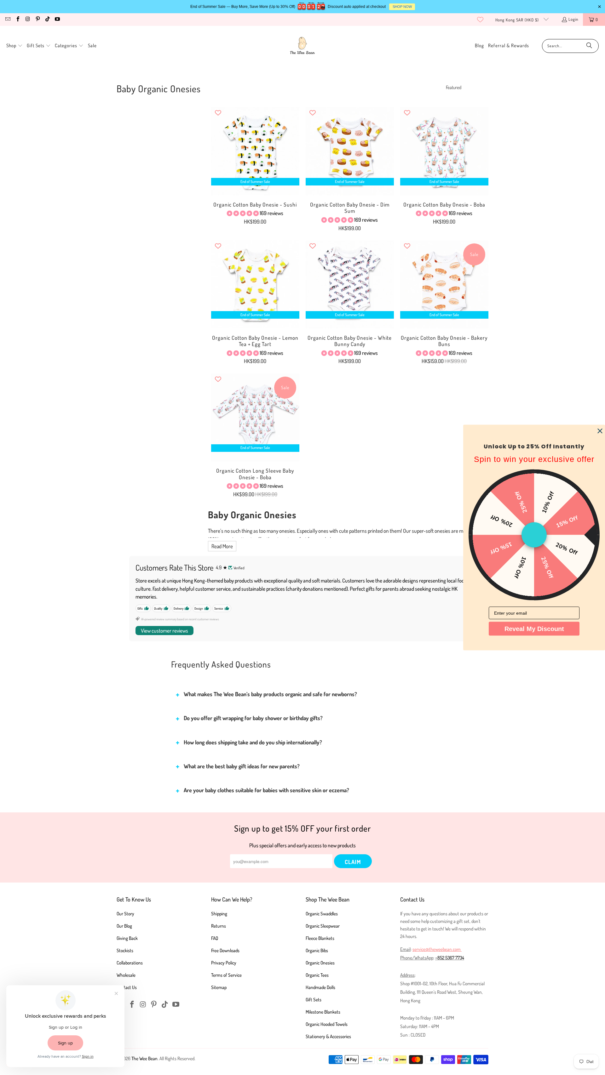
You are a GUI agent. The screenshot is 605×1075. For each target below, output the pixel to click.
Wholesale (126, 975)
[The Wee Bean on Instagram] (27, 19)
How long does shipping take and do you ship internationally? (253, 742)
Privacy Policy (223, 963)
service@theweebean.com (436, 949)
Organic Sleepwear (323, 926)
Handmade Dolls (320, 987)
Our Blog (124, 926)
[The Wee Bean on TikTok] (47, 19)
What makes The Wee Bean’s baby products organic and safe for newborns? (270, 694)
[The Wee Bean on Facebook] (17, 19)
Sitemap (219, 987)
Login (573, 19)
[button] (14, 45)
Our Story (125, 914)
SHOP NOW (402, 7)
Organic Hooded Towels (327, 1024)
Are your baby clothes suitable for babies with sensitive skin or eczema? (266, 790)
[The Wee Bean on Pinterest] (37, 19)
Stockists (125, 950)
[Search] (589, 46)
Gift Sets (313, 1000)
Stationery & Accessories (328, 1036)
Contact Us (127, 987)
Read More (222, 546)
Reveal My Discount (534, 628)
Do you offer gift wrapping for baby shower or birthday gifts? (253, 717)
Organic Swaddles (322, 914)
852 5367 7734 (450, 958)
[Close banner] (599, 6)
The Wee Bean (144, 1058)
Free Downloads (225, 950)
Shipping (219, 914)
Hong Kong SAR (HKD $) (517, 19)
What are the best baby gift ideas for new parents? (242, 766)
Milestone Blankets (323, 1012)
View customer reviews (164, 630)
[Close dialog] (600, 431)
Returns (218, 926)
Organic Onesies (320, 963)
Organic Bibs (317, 950)
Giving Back (127, 938)
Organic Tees (317, 975)
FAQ (214, 938)
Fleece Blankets (320, 938)
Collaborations (130, 963)
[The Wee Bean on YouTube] (57, 19)
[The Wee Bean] (302, 46)
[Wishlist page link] (480, 19)
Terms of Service (226, 975)
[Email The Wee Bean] (7, 19)
